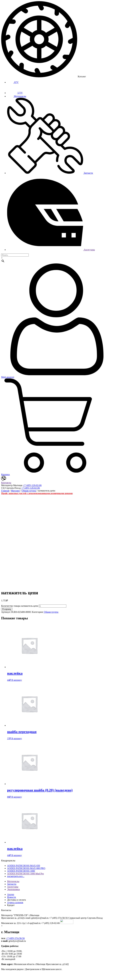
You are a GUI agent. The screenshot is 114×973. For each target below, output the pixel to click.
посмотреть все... (15, 876)
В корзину (6, 609)
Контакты (6, 482)
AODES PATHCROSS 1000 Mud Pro (25, 873)
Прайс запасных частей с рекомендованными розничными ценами (37, 493)
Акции (10, 894)
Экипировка (13, 889)
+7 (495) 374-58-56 (15, 938)
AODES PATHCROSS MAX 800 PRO (26, 868)
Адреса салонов (15, 902)
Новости (11, 897)
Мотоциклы (19, 96)
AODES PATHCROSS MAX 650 (23, 865)
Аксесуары (89, 249)
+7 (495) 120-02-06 (32, 485)
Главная (5, 490)
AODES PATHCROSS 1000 (21, 871)
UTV (20, 93)
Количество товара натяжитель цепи (19, 606)
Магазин (15, 490)
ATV (16, 82)
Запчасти (88, 173)
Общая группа (29, 490)
